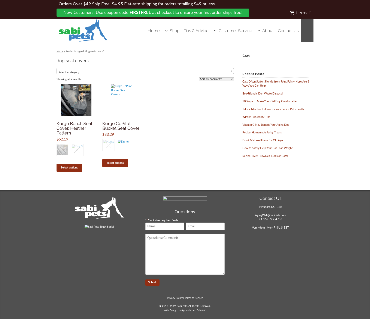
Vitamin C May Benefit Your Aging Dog (265, 125)
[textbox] (145, 72)
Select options (69, 167)
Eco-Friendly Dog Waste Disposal (262, 93)
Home (154, 30)
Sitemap (201, 310)
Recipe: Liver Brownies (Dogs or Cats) (265, 156)
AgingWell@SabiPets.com (270, 215)
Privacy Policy (175, 298)
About (268, 30)
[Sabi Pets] (83, 30)
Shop (174, 30)
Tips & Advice (196, 30)
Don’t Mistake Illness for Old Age (262, 140)
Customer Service (235, 30)
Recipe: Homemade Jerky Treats (262, 132)
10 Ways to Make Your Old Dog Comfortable (269, 101)
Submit (152, 282)
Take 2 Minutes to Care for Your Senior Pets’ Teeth (273, 109)
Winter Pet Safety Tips (256, 117)
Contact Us (288, 30)
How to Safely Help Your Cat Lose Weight (267, 148)
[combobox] (145, 71)
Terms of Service (194, 298)
